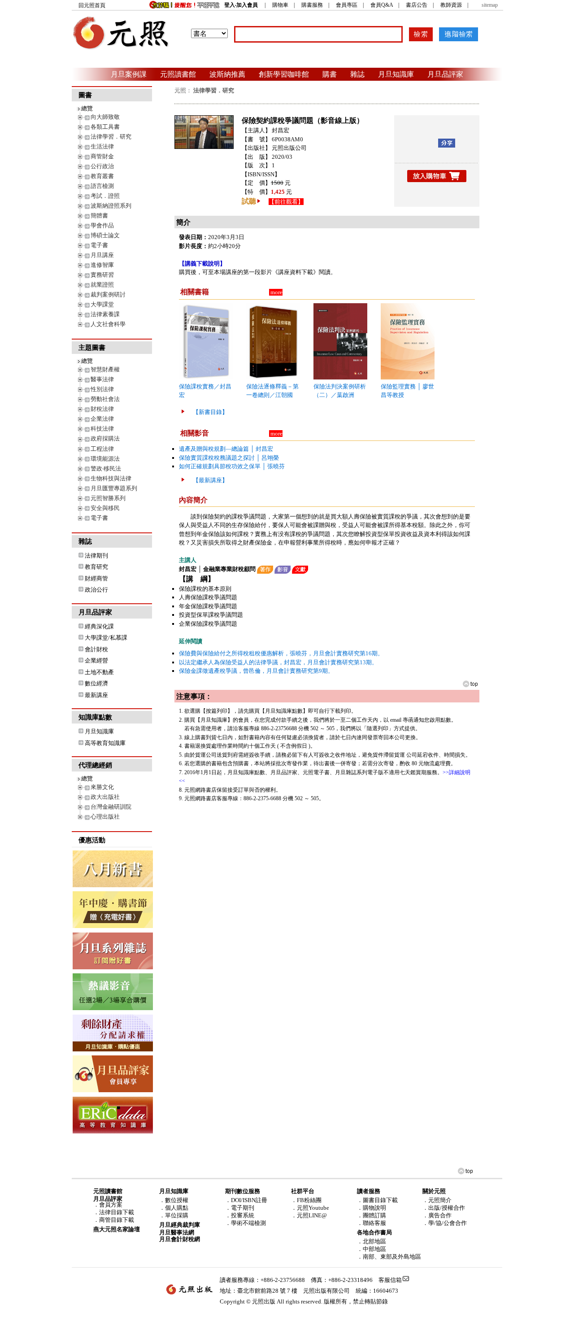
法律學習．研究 (111, 136)
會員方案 (110, 1204)
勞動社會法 (105, 399)
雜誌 (357, 74)
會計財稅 (96, 649)
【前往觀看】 (286, 201)
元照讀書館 (178, 74)
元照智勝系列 (108, 498)
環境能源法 (105, 458)
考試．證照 (105, 195)
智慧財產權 (105, 369)
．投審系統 (239, 1215)
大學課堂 (102, 304)
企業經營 (96, 660)
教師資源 (451, 5)
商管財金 (102, 156)
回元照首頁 (91, 5)
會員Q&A (381, 5)
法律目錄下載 (116, 1212)
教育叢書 (102, 176)
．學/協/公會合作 (444, 1223)
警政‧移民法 (106, 468)
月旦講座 (102, 255)
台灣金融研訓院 (111, 806)
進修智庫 (102, 265)
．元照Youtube (310, 1207)
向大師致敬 (105, 116)
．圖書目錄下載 (377, 1200)
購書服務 (312, 5)
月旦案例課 (129, 74)
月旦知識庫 (396, 74)
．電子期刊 (239, 1207)
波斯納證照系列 (111, 205)
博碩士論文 (105, 235)
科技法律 (102, 428)
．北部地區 (371, 1241)
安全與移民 (105, 508)
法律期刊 (96, 555)
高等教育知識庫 (105, 743)
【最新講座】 (210, 480)
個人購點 (176, 1207)
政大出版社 (105, 796)
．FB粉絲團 (306, 1200)
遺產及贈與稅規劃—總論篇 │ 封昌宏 (226, 448)
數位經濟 (96, 683)
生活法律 (102, 146)
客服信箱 (390, 1280)
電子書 (99, 245)
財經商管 (96, 578)
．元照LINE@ (309, 1215)
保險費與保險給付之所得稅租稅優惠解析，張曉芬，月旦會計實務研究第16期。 (281, 653)
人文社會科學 (108, 324)
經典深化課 (99, 626)
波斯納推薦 (227, 74)
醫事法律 (102, 379)
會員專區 (346, 5)
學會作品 (102, 225)
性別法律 (102, 389)
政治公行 (96, 589)
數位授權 (176, 1200)
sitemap (490, 5)
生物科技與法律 (111, 478)
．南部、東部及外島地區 (389, 1256)
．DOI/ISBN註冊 (246, 1200)
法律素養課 (105, 314)
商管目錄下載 (116, 1219)
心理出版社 (105, 816)
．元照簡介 (437, 1200)
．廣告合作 (437, 1215)
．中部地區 (371, 1249)
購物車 (280, 5)
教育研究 (96, 566)
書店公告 (416, 5)
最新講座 (96, 695)
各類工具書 (105, 126)
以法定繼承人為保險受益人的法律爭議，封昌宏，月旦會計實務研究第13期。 (278, 662)
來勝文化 (102, 787)
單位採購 (176, 1215)
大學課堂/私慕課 (106, 637)
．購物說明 (371, 1207)
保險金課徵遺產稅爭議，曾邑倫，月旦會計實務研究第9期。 (256, 670)
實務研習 (102, 274)
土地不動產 (99, 672)
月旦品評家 (445, 74)
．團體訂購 (371, 1215)
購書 (329, 74)
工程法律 (102, 448)
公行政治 (102, 166)
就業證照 (102, 284)
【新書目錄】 (210, 412)
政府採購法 (105, 438)
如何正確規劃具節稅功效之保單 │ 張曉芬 (232, 466)
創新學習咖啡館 (284, 74)
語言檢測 (102, 186)
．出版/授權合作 (443, 1207)
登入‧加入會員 (241, 5)
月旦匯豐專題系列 (114, 488)
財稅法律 (102, 408)
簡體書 (99, 215)
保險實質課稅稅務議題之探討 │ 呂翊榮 (229, 457)
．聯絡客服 (371, 1223)
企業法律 (102, 418)
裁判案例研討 (108, 294)
